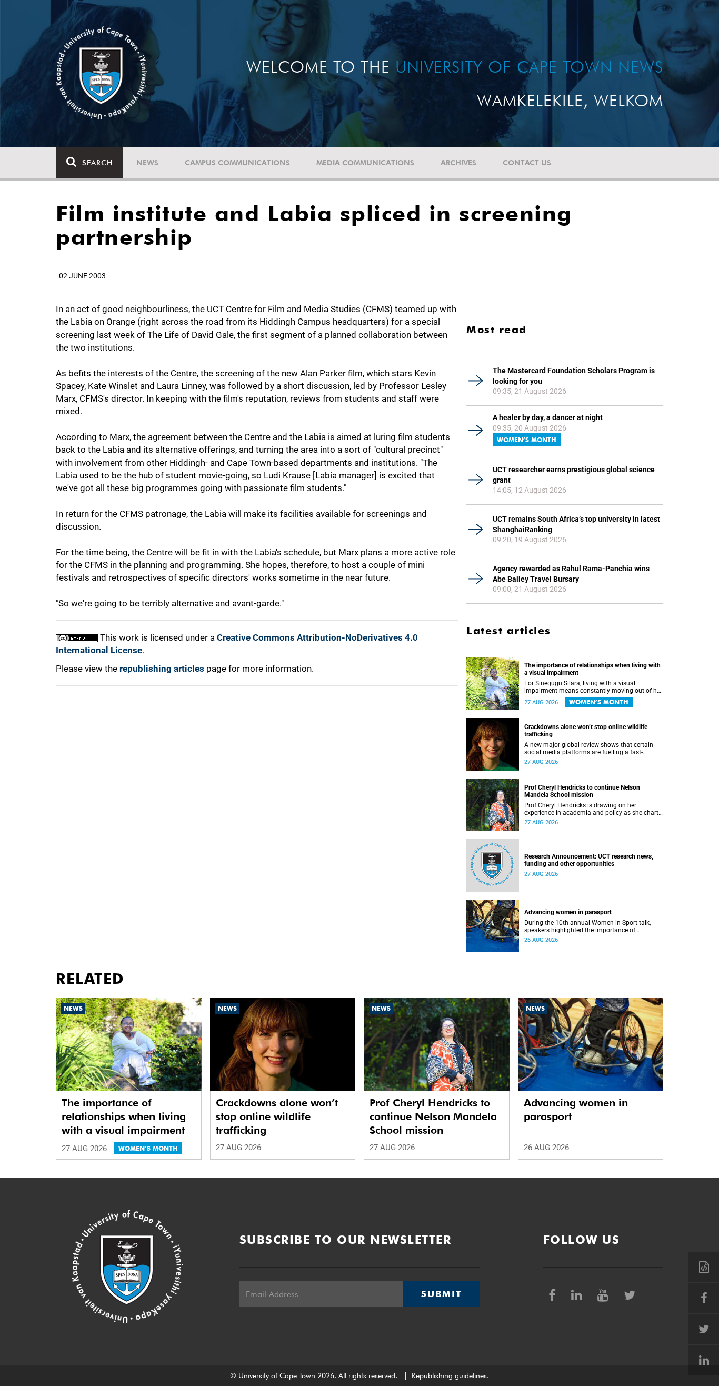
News (147, 162)
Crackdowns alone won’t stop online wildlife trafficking (585, 730)
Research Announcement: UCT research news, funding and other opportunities (588, 860)
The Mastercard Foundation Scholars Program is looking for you (574, 375)
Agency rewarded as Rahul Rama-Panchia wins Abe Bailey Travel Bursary (571, 573)
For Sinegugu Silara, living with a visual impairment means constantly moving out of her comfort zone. (593, 687)
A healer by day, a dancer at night (548, 417)
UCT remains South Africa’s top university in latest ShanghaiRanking (576, 524)
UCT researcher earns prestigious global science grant (574, 474)
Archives (458, 162)
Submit (441, 1294)
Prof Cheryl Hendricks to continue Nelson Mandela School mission (582, 791)
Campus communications (237, 162)
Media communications (365, 162)
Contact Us (527, 162)
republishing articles (161, 668)
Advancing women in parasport (568, 912)
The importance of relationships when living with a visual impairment (592, 669)
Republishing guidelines (449, 1375)
